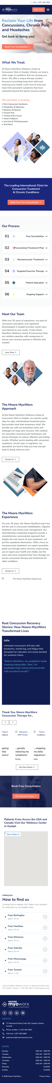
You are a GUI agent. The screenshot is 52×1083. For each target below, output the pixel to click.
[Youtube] (22, 1012)
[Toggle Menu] (48, 10)
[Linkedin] (16, 1012)
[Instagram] (10, 1012)
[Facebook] (4, 1012)
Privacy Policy (45, 1076)
